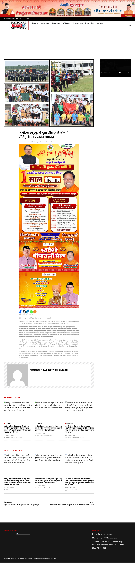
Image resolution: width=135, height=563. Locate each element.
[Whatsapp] (31, 311)
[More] (35, 311)
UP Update (66, 23)
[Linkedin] (27, 311)
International (44, 23)
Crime (87, 23)
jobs (92, 23)
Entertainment (78, 23)
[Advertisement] (67, 44)
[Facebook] (20, 311)
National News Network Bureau (46, 142)
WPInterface (52, 558)
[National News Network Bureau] (17, 375)
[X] (24, 311)
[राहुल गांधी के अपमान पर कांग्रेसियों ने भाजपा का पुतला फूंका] (2, 281)
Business (100, 23)
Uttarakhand (56, 23)
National (35, 23)
